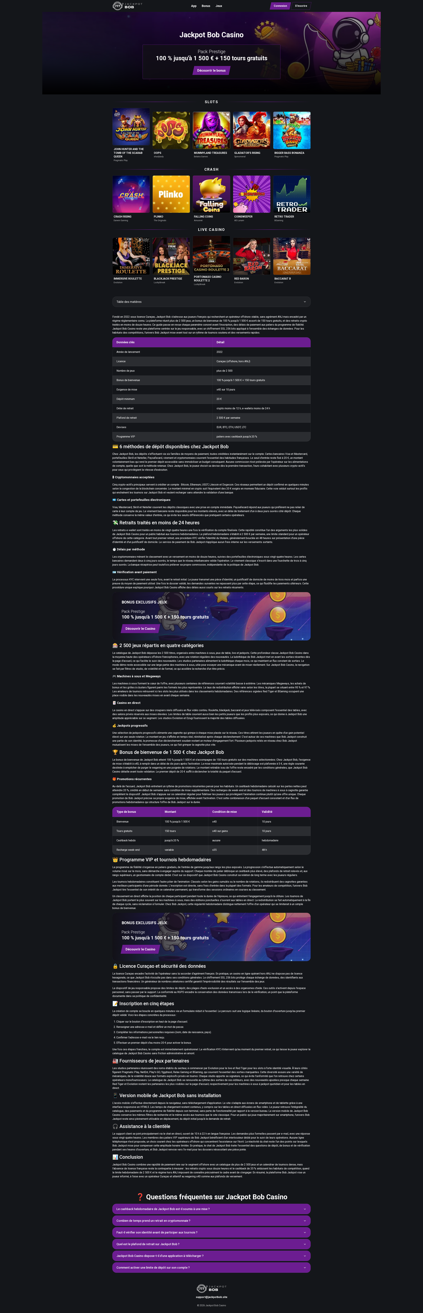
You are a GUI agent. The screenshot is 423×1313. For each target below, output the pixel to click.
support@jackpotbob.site (211, 1297)
